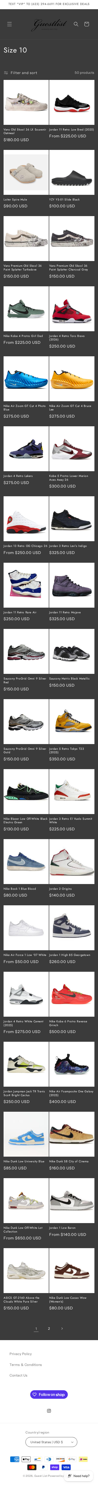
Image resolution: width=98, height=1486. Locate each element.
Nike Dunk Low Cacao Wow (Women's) (68, 1299)
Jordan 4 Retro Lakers (18, 476)
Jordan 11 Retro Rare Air (20, 612)
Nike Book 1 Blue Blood (20, 889)
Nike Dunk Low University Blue (24, 1162)
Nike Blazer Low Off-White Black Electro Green (26, 820)
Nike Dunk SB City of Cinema (68, 1162)
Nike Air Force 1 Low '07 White (25, 955)
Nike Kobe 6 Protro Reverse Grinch (68, 1023)
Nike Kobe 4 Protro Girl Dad (23, 336)
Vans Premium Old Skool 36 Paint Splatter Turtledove (23, 267)
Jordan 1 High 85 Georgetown (69, 955)
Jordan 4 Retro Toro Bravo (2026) (67, 338)
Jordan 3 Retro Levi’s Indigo (68, 546)
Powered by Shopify (61, 1475)
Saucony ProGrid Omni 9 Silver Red (25, 680)
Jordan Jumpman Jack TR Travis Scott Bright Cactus (24, 1093)
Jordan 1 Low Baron (62, 1228)
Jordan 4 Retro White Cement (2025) (23, 1023)
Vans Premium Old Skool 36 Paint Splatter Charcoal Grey (68, 267)
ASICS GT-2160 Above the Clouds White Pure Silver (21, 1299)
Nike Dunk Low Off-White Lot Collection (23, 1229)
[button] (9, 24)
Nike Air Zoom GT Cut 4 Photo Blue (25, 408)
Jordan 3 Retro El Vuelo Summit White (70, 820)
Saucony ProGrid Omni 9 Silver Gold (25, 750)
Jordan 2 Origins (60, 889)
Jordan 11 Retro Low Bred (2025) (71, 130)
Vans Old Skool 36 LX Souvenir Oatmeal (25, 131)
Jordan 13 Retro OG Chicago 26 (25, 546)
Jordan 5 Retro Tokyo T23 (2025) (66, 750)
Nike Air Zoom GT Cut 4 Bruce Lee (70, 408)
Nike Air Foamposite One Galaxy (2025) (71, 1093)
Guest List (41, 1475)
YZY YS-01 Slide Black (64, 200)
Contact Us (19, 1375)
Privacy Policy (21, 1354)
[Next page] (62, 1328)
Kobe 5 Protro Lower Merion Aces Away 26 (68, 478)
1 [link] (36, 1328)
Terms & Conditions (26, 1365)
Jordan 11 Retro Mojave (65, 612)
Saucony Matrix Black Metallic (69, 679)
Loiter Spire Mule (15, 200)
